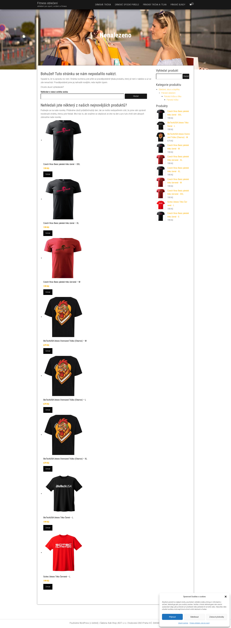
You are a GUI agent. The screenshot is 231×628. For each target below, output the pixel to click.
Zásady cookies (183, 623)
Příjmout (172, 617)
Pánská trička (172, 99)
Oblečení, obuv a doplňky (169, 89)
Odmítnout (194, 617)
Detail (47, 174)
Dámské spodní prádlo (127, 4)
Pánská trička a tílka (155, 4)
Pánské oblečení (168, 93)
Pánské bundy (178, 4)
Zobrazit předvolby (216, 617)
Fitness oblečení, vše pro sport (200, 623)
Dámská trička (103, 4)
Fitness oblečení (47, 3)
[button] (225, 596)
